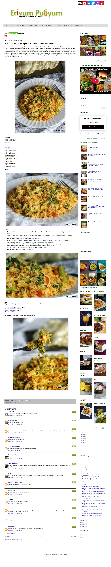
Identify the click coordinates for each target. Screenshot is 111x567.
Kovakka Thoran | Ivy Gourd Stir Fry (90, 479)
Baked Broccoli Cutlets (11, 312)
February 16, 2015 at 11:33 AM (15, 450)
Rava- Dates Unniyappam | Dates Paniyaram (93, 491)
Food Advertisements (91, 60)
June (84, 467)
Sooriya (10, 490)
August (84, 463)
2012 (82, 524)
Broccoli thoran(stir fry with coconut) (14, 308)
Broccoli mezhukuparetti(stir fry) (13, 310)
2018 (82, 451)
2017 (82, 453)
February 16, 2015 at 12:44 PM (15, 458)
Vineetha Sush (12, 463)
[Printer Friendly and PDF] (13, 34)
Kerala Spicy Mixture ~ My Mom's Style (91, 477)
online (81, 537)
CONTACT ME (68, 25)
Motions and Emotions (13, 482)
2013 (82, 522)
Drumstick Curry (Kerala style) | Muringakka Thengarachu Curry (95, 189)
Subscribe (93, 127)
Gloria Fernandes (12, 446)
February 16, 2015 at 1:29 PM (15, 469)
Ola (9, 473)
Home (40, 536)
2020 (82, 447)
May (84, 469)
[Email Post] (19, 400)
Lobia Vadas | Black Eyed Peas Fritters (91, 515)
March (84, 473)
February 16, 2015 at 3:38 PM (15, 494)
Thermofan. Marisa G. (13, 518)
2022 (82, 443)
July (84, 465)
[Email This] (22, 400)
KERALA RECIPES (33, 25)
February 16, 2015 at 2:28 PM (15, 477)
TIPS (42, 25)
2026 (82, 434)
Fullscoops (11, 454)
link (34, 315)
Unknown (10, 526)
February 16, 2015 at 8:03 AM (15, 415)
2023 (82, 441)
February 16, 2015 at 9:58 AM (15, 433)
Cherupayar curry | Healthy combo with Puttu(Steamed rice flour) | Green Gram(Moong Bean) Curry (97, 164)
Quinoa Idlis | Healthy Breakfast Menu (91, 486)
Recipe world (11, 420)
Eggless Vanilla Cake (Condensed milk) (91, 481)
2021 (82, 445)
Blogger (66, 554)
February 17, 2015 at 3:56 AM (15, 530)
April (84, 471)
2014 (82, 520)
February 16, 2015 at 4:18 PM (15, 503)
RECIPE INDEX (21, 25)
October (85, 459)
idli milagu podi (15, 304)
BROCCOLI (10, 402)
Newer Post (7, 536)
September (85, 461)
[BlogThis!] (24, 400)
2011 (82, 526)
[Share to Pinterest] (29, 400)
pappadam (29, 249)
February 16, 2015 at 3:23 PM (15, 486)
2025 (82, 436)
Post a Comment (10, 533)
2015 (82, 455)
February (85, 475)
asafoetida (7, 164)
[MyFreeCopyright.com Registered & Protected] (91, 133)
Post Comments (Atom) (16, 539)
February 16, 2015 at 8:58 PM (15, 522)
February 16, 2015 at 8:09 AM (15, 424)
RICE (15, 402)
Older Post (73, 536)
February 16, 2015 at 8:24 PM (15, 513)
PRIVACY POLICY (80, 25)
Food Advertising (97, 427)
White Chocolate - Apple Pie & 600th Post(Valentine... (90, 497)
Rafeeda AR (11, 429)
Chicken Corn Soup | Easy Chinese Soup (92, 513)
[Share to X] (26, 400)
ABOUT (13, 25)
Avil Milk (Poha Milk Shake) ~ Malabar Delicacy (95, 172)
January (85, 517)
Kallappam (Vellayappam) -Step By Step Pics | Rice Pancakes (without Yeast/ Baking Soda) (96, 206)
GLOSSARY (58, 25)
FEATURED (49, 25)
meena (10, 508)
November (85, 456)
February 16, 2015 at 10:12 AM (15, 441)
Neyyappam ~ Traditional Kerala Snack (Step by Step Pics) (95, 180)
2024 (82, 439)
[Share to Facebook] (27, 400)
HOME (6, 25)
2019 (82, 449)
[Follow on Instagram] (6, 36)
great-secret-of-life (13, 437)
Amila (9, 411)
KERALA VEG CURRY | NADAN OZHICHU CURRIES (95, 147)
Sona (9, 499)
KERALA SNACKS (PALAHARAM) (96, 196)
